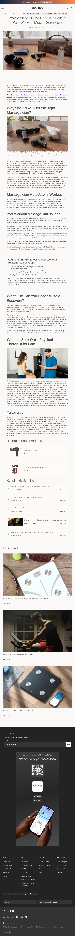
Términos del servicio (43, 927)
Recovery (6, 872)
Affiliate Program (61, 862)
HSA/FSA (24, 869)
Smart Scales (7, 862)
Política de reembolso (10, 927)
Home (4, 13)
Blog (39, 869)
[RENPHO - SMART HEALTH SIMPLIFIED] (37, 912)
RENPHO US (11, 923)
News (40, 872)
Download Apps (26, 876)
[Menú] (2, 8)
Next (68, 744)
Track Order (24, 872)
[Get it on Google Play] (37, 800)
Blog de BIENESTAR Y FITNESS (17, 13)
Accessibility (7, 932)
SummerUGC (60, 872)
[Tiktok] (26, 917)
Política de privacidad (26, 927)
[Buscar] (67, 8)
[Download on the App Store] (37, 796)
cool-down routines (35, 314)
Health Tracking (8, 869)
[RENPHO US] (37, 8)
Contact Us (24, 862)
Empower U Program (62, 869)
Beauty (5, 876)
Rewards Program (44, 865)
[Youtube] (13, 917)
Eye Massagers (8, 865)
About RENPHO (43, 862)
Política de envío (58, 927)
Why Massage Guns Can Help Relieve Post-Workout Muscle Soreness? (47, 13)
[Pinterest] (21, 917)
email (6, 741)
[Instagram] (4, 917)
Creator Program (61, 865)
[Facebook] (17, 917)
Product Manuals (26, 865)
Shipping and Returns (27, 880)
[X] (8, 917)
